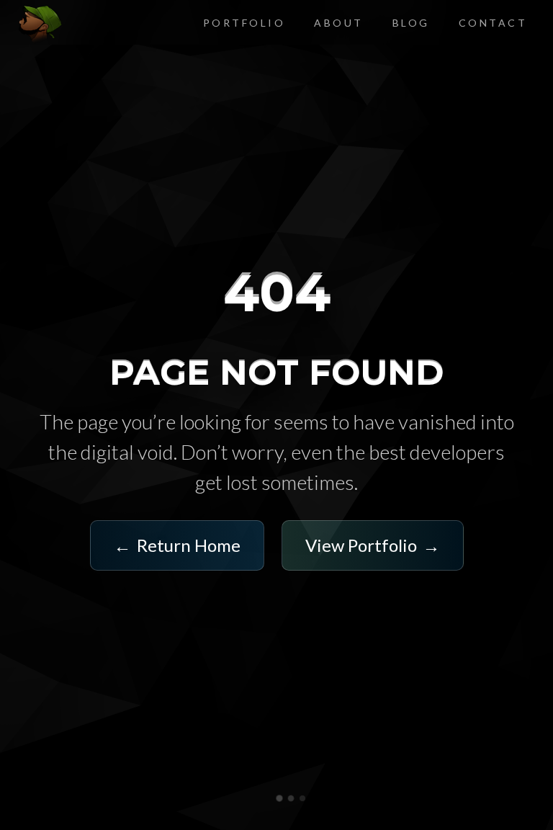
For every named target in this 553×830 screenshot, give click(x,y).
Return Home (177, 545)
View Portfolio (372, 545)
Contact (493, 23)
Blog (411, 23)
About (339, 23)
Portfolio (244, 23)
